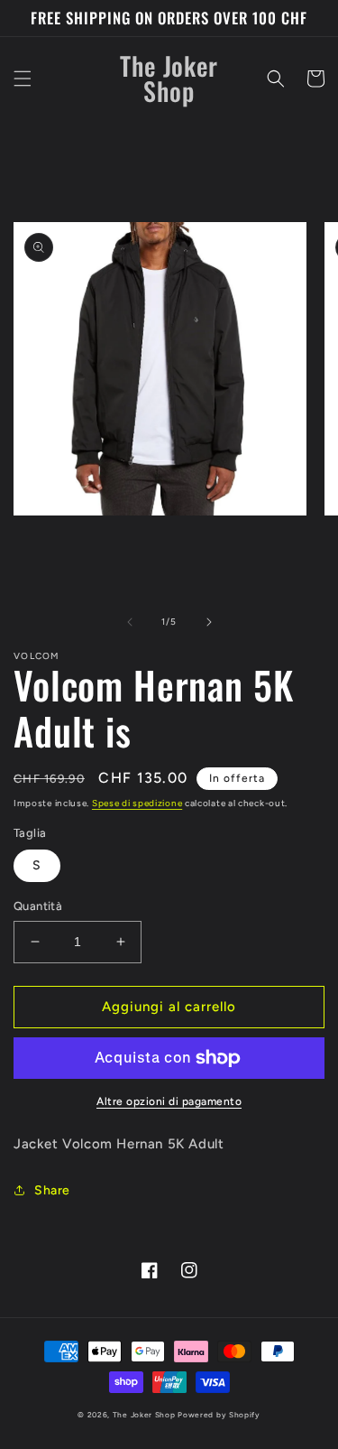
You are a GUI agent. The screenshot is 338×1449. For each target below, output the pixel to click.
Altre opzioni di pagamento (169, 1101)
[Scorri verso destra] (209, 622)
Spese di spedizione (137, 803)
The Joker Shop (144, 1414)
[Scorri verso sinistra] (130, 622)
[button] (22, 78)
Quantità (38, 906)
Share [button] (52, 1190)
